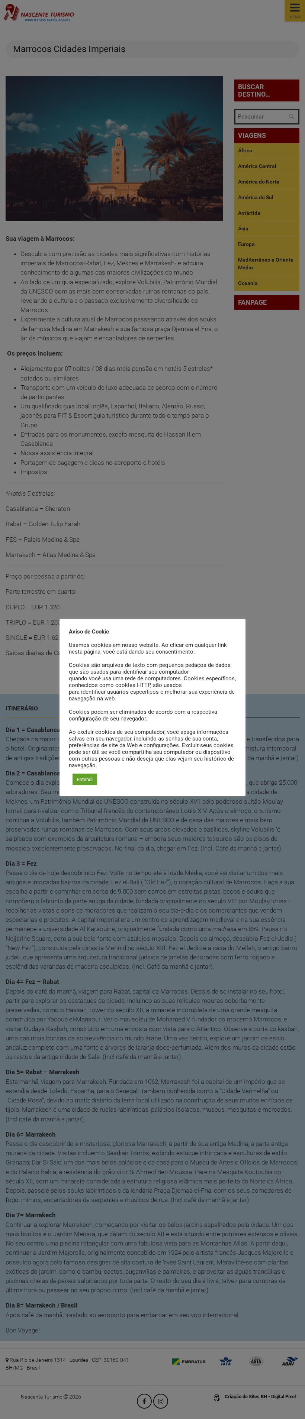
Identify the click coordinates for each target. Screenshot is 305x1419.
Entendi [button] (85, 779)
